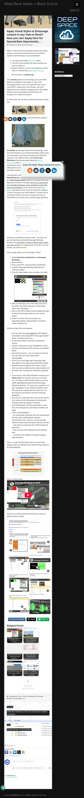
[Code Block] (33, 768)
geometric (32, 61)
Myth (27, 795)
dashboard (31, 696)
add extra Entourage (36, 70)
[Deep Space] (67, 41)
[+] (42, 768)
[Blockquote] (30, 768)
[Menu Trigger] (77, 4)
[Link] (36, 768)
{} (39, 768)
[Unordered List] (28, 768)
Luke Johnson (28, 45)
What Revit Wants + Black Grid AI (31, 4)
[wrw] (67, 64)
